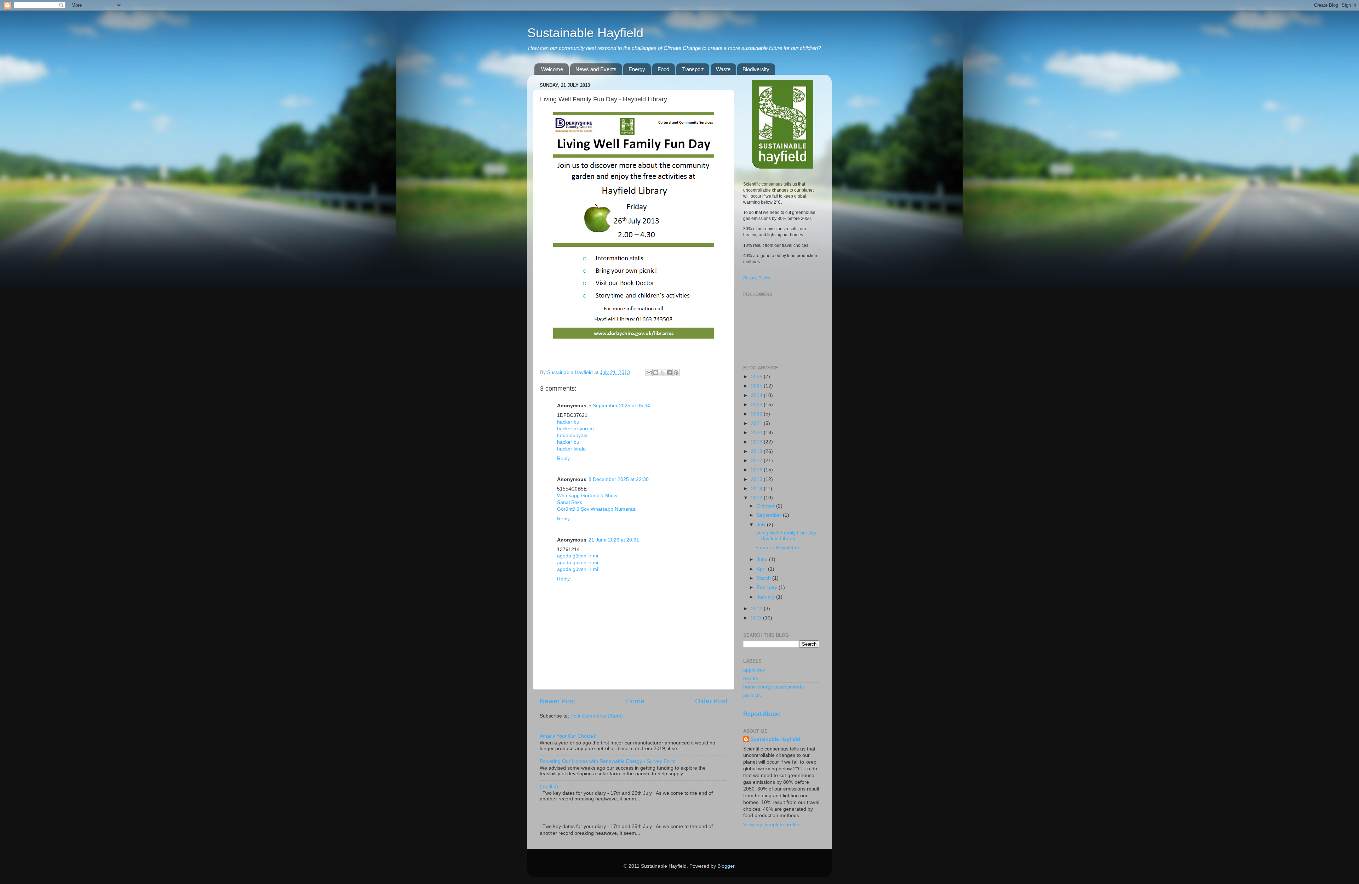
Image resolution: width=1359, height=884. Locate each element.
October (766, 506)
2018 (757, 451)
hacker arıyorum (575, 428)
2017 (757, 460)
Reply (563, 458)
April (762, 569)
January (766, 597)
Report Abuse (761, 714)
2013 (757, 497)
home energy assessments (773, 687)
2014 (757, 488)
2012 (757, 608)
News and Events (596, 69)
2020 (757, 432)
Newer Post (557, 701)
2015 (757, 479)
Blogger (725, 866)
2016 (757, 469)
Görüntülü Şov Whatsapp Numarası (597, 509)
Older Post (711, 701)
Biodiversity (755, 69)
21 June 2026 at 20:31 (614, 540)
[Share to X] (662, 372)
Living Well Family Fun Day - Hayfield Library (787, 535)
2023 (757, 404)
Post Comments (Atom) (596, 716)
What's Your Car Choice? (568, 736)
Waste (723, 69)
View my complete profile (771, 824)
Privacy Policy (756, 278)
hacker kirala (571, 449)
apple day (754, 670)
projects (752, 695)
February (768, 587)
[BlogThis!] (655, 372)
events (750, 678)
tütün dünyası (572, 435)
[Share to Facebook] (669, 372)
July (762, 524)
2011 (757, 617)
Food (663, 69)
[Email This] (649, 372)
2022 (757, 413)
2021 (757, 423)
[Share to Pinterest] (676, 372)
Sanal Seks (569, 502)
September (770, 515)
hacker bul (568, 422)
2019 (757, 441)
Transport (693, 69)
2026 (757, 376)
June (763, 559)
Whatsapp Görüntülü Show (587, 495)
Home (635, 701)
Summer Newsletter (777, 547)
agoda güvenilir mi (577, 556)
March (764, 578)
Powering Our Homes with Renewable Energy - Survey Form (608, 761)
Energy (637, 69)
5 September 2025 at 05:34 (619, 405)
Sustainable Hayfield (585, 33)
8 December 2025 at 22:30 (619, 479)
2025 (757, 386)
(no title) (549, 786)
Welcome (552, 69)
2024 (757, 395)
